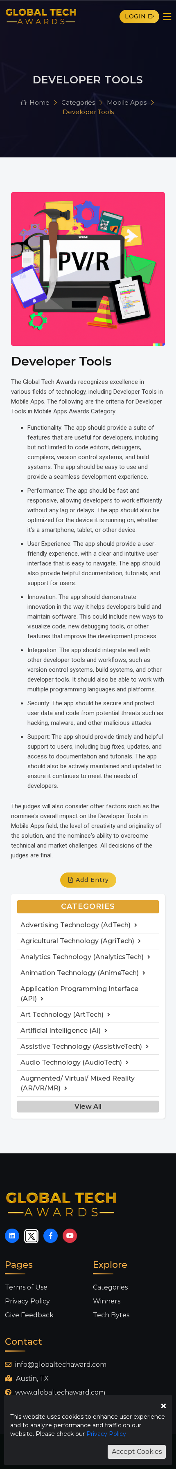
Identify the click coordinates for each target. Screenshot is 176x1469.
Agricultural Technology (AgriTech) (78, 941)
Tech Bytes (111, 1315)
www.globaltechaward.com (59, 1392)
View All (88, 1106)
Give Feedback (29, 1315)
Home (39, 102)
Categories (79, 102)
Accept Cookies (137, 1452)
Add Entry (91, 880)
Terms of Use (26, 1287)
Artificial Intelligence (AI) (61, 1030)
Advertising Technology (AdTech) (76, 925)
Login (135, 16)
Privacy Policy (27, 1301)
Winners (106, 1301)
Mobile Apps (127, 102)
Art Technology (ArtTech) (62, 1014)
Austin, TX (31, 1378)
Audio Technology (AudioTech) (72, 1062)
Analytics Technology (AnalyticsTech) (82, 957)
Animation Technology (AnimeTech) (80, 973)
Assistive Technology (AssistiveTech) (82, 1046)
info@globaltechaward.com (60, 1364)
